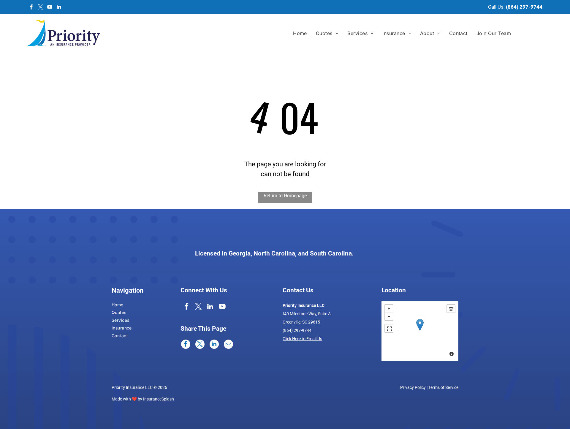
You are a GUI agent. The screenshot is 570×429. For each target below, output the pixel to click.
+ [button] (389, 309)
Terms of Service (443, 387)
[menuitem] (300, 33)
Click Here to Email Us (302, 338)
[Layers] (451, 309)
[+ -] (419, 331)
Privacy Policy (413, 387)
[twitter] (41, 7)
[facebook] (31, 7)
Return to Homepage (285, 195)
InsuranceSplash (158, 399)
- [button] (389, 316)
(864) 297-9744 (524, 7)
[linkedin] (59, 7)
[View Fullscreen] (389, 328)
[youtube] (50, 7)
